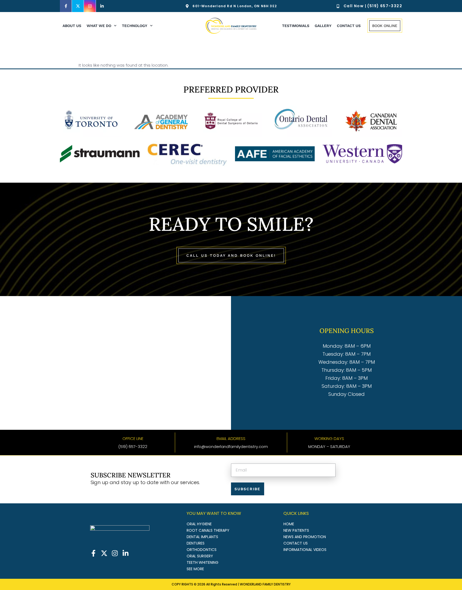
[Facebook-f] (66, 6)
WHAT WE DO (99, 26)
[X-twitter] (78, 6)
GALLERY (323, 26)
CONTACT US (349, 26)
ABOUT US (72, 26)
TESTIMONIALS (295, 26)
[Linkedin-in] (102, 6)
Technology (134, 26)
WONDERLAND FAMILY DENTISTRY (265, 584)
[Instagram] (90, 6)
